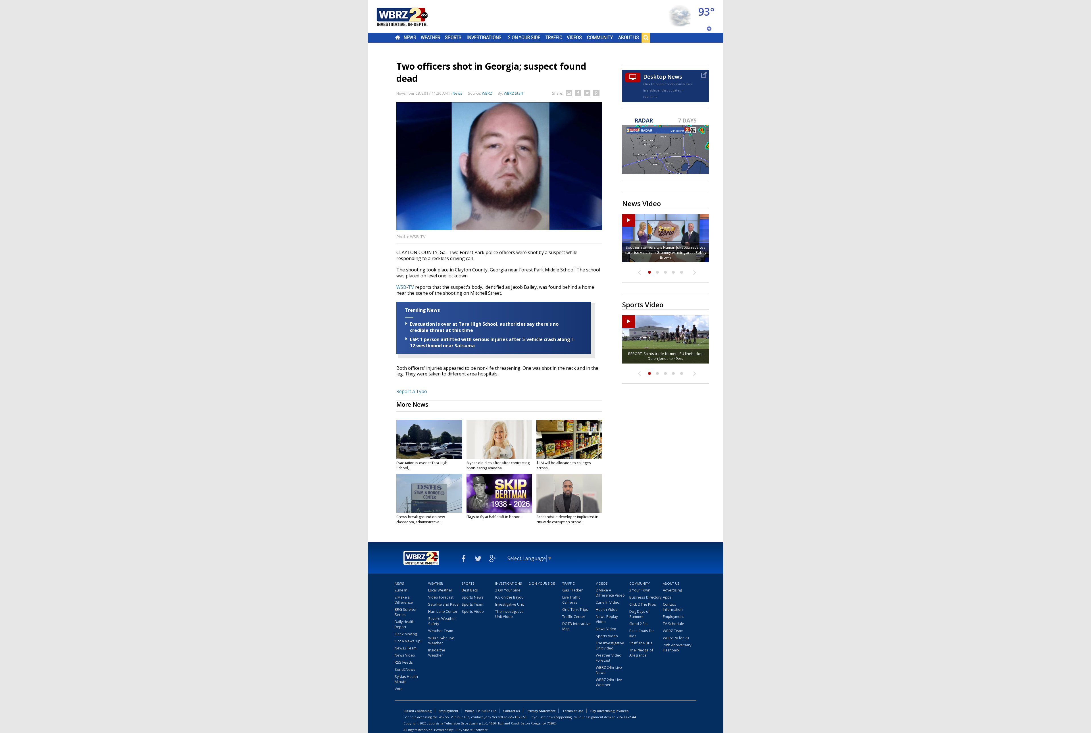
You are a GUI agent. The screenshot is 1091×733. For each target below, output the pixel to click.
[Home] (409, 16)
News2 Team (406, 648)
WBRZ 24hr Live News (609, 670)
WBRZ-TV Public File (480, 711)
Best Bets (470, 590)
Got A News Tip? (408, 640)
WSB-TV (405, 287)
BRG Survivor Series (406, 612)
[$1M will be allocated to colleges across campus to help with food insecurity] (569, 439)
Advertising (672, 590)
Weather (430, 37)
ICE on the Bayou (509, 597)
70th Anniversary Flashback (677, 647)
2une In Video (607, 602)
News (410, 37)
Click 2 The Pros (642, 604)
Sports (453, 37)
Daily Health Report (405, 624)
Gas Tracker (572, 590)
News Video (405, 655)
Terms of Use (573, 711)
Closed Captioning (417, 711)
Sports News (473, 597)
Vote (399, 688)
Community (600, 37)
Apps (667, 597)
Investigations (484, 37)
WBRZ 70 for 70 (676, 637)
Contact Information (673, 607)
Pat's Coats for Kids (641, 633)
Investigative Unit (509, 604)
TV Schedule (673, 623)
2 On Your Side (524, 37)
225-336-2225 (517, 717)
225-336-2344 (626, 717)
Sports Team (472, 604)
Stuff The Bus (640, 642)
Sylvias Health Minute (406, 679)
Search (645, 37)
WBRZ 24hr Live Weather (441, 640)
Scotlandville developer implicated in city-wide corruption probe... (567, 519)
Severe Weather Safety (442, 621)
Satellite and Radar (444, 604)
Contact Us (511, 711)
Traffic (554, 37)
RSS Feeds (404, 662)
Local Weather (440, 590)
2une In (401, 590)
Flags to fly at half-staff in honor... (494, 516)
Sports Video (473, 611)
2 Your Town (639, 590)
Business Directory (645, 597)
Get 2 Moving (406, 633)
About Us (628, 37)
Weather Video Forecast (608, 658)
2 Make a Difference (404, 600)
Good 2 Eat (638, 623)
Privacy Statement (541, 711)
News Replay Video (607, 619)
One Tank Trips (575, 609)
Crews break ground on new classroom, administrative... (420, 519)
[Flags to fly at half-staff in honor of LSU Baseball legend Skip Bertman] (499, 493)
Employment (673, 616)
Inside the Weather (436, 652)
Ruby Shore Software (471, 730)
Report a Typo (411, 391)
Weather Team (440, 630)
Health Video (607, 609)
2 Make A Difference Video (610, 592)
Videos (574, 37)
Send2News (405, 669)
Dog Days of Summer (639, 614)
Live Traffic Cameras (571, 600)
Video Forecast (440, 597)
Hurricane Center (442, 611)
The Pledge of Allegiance (641, 652)
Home (397, 37)
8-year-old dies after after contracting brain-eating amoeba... (498, 465)
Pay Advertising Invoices (609, 711)
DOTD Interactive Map (576, 626)
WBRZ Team (673, 630)
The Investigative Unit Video (509, 614)
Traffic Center (573, 616)
